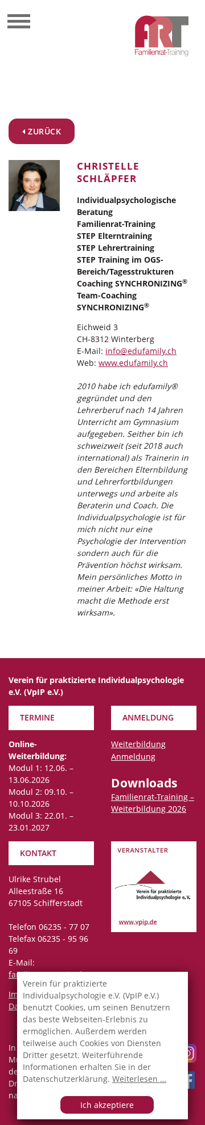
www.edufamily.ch (133, 362)
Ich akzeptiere (107, 1104)
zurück (44, 131)
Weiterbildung (138, 744)
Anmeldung (133, 756)
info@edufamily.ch (141, 350)
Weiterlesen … (139, 1078)
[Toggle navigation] (19, 22)
